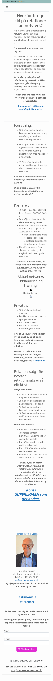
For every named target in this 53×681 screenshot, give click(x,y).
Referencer (26, 602)
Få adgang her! (27, 649)
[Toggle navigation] (7, 7)
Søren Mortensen (16, 666)
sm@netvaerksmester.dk (26, 580)
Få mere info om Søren (27, 533)
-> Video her (38, 360)
